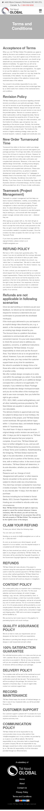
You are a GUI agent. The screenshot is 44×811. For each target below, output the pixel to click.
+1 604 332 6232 (27, 5)
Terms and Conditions (22, 796)
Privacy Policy (22, 791)
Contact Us (22, 787)
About (21, 783)
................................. (22, 767)
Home (22, 778)
